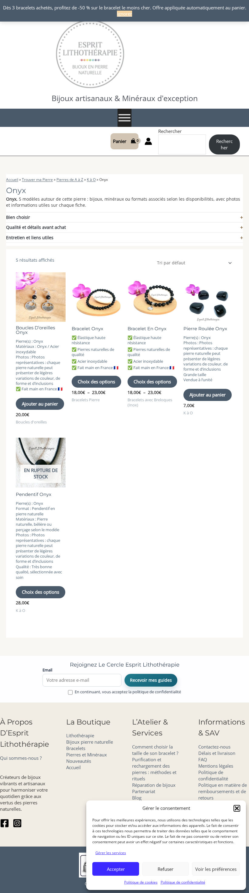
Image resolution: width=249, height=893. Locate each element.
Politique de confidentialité (183, 882)
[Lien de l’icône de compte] (148, 141)
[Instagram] (17, 823)
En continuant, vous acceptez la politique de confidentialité (128, 692)
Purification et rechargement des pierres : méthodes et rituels (154, 769)
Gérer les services (110, 852)
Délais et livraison (216, 753)
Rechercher (170, 131)
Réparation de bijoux (154, 785)
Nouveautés (78, 761)
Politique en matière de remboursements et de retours (222, 791)
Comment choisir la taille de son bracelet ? (155, 750)
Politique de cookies (141, 882)
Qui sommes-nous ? (21, 758)
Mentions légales (215, 766)
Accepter (116, 869)
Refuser (165, 869)
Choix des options (96, 382)
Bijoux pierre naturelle (89, 742)
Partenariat (143, 791)
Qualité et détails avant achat (36, 227)
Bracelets (75, 748)
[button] (237, 808)
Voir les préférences (216, 869)
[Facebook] (4, 823)
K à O (91, 179)
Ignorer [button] (124, 14)
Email (47, 669)
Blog (137, 798)
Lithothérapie (80, 735)
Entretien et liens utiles (29, 237)
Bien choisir (18, 217)
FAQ (202, 759)
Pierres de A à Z (69, 179)
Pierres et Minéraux (86, 755)
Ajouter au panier (40, 404)
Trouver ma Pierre (37, 179)
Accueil (12, 179)
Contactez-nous (214, 747)
